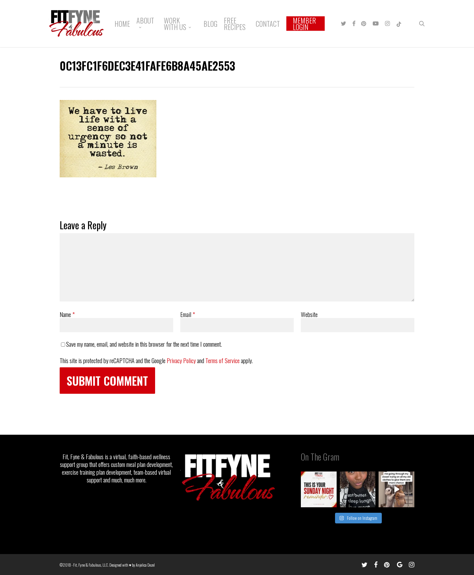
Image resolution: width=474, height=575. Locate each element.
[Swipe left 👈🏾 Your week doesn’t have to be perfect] (319, 489)
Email (187, 314)
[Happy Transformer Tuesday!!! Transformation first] (358, 489)
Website (309, 314)
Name (67, 314)
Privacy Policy (181, 360)
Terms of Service (222, 360)
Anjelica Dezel (145, 565)
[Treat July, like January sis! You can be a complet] (396, 489)
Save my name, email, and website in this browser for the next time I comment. (144, 343)
